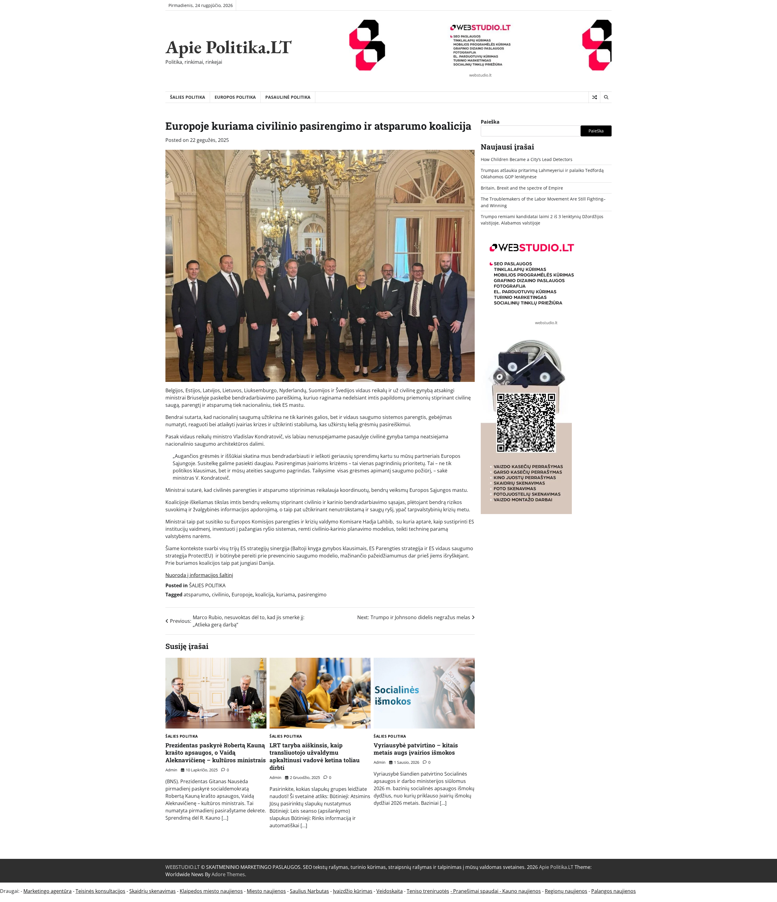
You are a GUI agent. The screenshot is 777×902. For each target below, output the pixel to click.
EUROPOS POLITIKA (235, 97)
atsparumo (196, 594)
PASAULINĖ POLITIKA (287, 97)
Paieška (490, 121)
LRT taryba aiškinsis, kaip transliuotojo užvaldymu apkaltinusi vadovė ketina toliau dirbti (315, 756)
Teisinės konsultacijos (100, 891)
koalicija (264, 594)
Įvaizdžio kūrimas (352, 891)
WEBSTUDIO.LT (182, 867)
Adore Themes (228, 874)
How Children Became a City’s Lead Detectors (526, 159)
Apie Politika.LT (228, 47)
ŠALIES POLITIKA (187, 97)
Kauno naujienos (521, 891)
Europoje (242, 594)
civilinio (220, 594)
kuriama (285, 594)
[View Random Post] (594, 97)
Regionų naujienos (566, 891)
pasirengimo (312, 594)
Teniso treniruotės (428, 891)
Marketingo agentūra (47, 891)
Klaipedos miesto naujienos (211, 891)
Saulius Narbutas (309, 891)
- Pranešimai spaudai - (476, 891)
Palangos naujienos (613, 891)
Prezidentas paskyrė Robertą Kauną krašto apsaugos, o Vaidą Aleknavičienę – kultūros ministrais (215, 752)
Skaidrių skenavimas (152, 891)
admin (171, 770)
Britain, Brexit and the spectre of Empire (522, 188)
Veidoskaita (389, 891)
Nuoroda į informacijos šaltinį (199, 575)
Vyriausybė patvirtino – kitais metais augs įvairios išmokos (416, 748)
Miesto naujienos (266, 891)
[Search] (606, 97)
